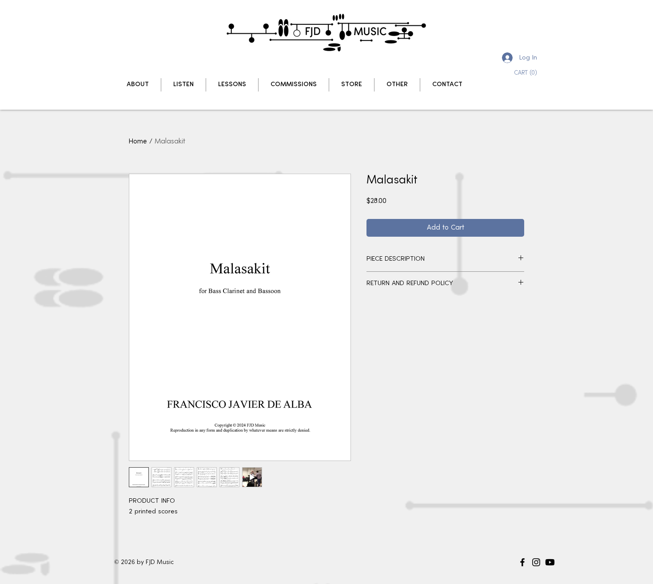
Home (138, 141)
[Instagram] (536, 562)
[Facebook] (522, 562)
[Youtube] (550, 562)
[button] (528, 72)
